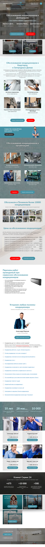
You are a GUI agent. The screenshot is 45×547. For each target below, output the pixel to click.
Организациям (31, 33)
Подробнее (12, 51)
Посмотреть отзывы (12, 506)
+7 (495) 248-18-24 (13, 437)
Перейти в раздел (32, 506)
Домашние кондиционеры (17, 33)
